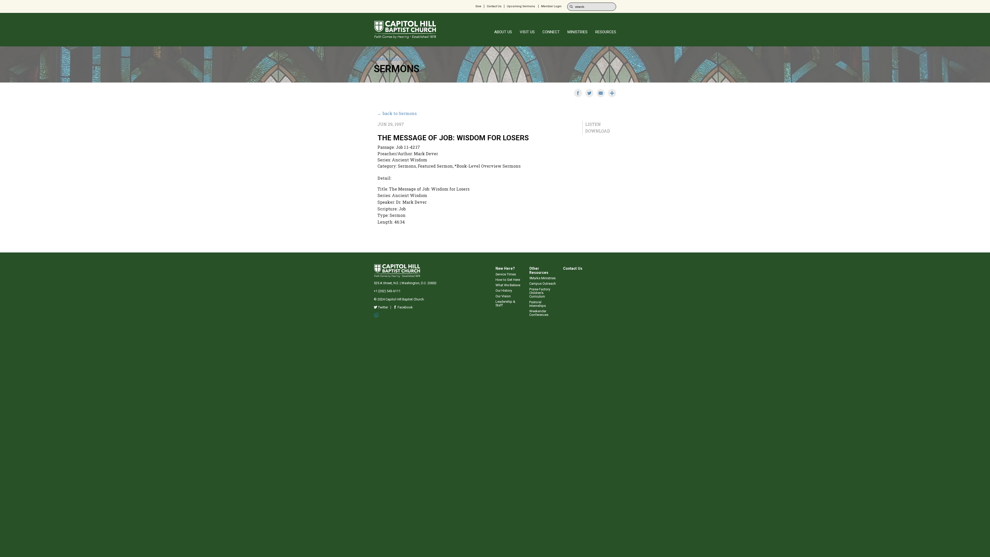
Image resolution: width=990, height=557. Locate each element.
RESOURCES (605, 32)
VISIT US (527, 32)
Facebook (405, 307)
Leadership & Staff (505, 303)
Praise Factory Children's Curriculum (539, 293)
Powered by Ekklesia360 (376, 315)
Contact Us (494, 6)
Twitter (382, 307)
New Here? (505, 268)
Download (597, 131)
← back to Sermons (397, 113)
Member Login (551, 6)
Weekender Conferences (538, 313)
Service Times (506, 274)
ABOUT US (503, 32)
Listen (593, 124)
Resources (400, 59)
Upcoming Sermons (521, 6)
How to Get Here (508, 280)
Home (379, 59)
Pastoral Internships (537, 304)
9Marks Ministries (542, 278)
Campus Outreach (542, 283)
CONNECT (551, 32)
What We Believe (508, 285)
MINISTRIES (577, 32)
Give (478, 6)
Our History (504, 290)
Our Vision (503, 296)
